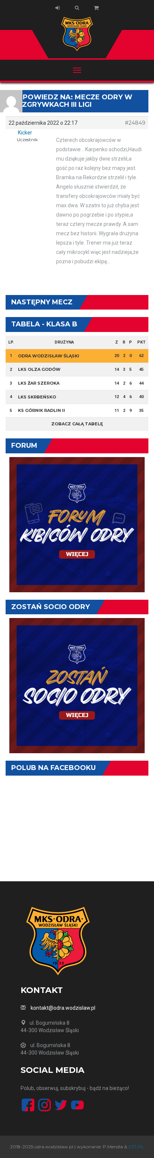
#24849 (135, 122)
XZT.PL (136, 1146)
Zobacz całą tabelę (77, 423)
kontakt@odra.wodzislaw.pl (63, 1008)
